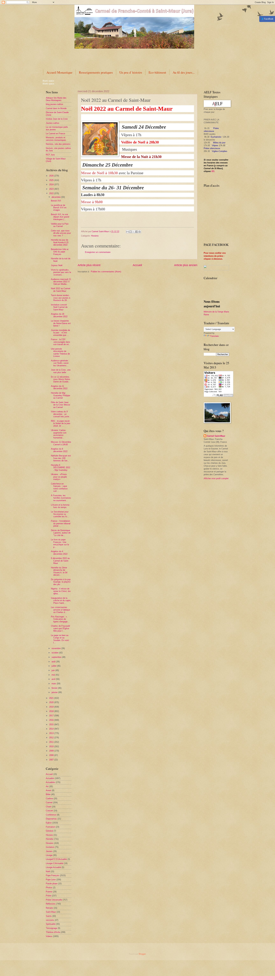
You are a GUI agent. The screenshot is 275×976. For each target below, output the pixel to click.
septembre (57, 657)
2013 (51, 733)
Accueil (137, 265)
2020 (51, 702)
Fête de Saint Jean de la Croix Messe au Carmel (60, 404)
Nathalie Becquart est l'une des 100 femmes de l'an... (61, 458)
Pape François (52, 875)
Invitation (50, 847)
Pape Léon (51, 879)
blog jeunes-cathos (54, 104)
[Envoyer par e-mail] (127, 231)
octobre (55, 652)
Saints (49, 916)
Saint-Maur (51, 912)
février (55, 688)
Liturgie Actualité (56, 859)
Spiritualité (51, 924)
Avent (48, 790)
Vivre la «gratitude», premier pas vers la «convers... (61, 272)
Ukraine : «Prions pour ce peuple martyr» (59, 476)
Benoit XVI (56, 201)
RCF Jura (50, 155)
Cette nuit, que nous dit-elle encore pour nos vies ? (61, 233)
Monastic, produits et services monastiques (56, 138)
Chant (48, 806)
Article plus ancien (185, 265)
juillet (54, 666)
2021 (51, 698)
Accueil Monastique (59, 72)
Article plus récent (89, 265)
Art (47, 786)
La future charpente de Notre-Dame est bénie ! (61, 323)
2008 (51, 755)
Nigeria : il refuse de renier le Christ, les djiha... (61, 591)
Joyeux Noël (56, 265)
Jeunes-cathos (52, 123)
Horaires (95, 236)
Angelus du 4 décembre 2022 (59, 552)
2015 (51, 724)
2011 (51, 742)
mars (54, 683)
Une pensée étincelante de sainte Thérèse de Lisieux (60, 352)
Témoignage (51, 928)
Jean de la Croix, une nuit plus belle (61, 371)
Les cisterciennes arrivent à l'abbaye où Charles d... (60, 609)
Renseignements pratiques (96, 72)
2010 (51, 746)
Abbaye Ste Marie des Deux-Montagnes (56, 99)
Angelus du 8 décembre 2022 (59, 450)
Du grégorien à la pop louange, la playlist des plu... (61, 582)
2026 (51, 176)
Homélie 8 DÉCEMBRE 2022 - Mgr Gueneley (60, 467)
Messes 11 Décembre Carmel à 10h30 (61, 443)
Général (49, 831)
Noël (48, 871)
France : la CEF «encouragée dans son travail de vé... (61, 342)
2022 (51, 193)
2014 (51, 729)
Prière (48, 895)
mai (54, 675)
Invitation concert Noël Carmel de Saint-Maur (59, 307)
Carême (49, 798)
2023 (51, 189)
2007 (51, 759)
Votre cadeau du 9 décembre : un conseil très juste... (61, 414)
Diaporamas (51, 819)
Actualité (50, 778)
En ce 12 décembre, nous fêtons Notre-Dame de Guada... (60, 379)
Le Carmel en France (55, 133)
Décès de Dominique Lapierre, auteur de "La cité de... (61, 532)
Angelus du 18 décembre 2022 (59, 315)
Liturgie (49, 855)
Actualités (50, 782)
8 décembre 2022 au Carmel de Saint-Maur (60, 560)
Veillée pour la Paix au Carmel (60, 225)
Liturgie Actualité (53, 867)
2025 (51, 180)
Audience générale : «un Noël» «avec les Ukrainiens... (60, 363)
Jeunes (49, 851)
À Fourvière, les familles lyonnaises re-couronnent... (61, 498)
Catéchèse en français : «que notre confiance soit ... (59, 487)
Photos (49, 887)
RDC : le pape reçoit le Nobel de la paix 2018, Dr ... (60, 423)
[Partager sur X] (133, 231)
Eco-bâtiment (157, 72)
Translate (214, 336)
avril (54, 679)
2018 (51, 711)
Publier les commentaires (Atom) (106, 271)
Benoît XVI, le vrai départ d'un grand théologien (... (60, 217)
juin (53, 670)
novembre (56, 648)
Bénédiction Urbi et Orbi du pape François (59, 251)
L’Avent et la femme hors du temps (60, 506)
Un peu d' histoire (130, 72)
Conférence (51, 815)
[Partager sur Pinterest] (139, 231)
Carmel (49, 802)
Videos (49, 936)
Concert (49, 810)
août (54, 661)
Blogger (142, 954)
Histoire (49, 835)
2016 (51, 720)
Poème (49, 891)
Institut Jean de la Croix (57, 119)
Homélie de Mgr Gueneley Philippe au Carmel (60, 395)
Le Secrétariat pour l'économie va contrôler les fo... (60, 514)
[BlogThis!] (130, 231)
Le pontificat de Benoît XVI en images (58, 207)
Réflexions (51, 904)
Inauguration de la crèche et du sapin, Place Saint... (61, 600)
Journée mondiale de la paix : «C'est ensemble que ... (60, 332)
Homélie (49, 839)
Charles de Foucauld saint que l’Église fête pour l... (60, 628)
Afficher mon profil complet (216, 478)
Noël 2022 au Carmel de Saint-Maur (60, 289)
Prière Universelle (54, 900)
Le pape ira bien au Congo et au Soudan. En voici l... (60, 639)
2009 (51, 751)
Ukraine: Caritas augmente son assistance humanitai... (58, 434)
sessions (50, 920)
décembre (56, 197)
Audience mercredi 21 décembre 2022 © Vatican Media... (61, 281)
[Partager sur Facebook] (136, 231)
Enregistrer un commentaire (97, 252)
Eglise (49, 823)
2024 (51, 184)
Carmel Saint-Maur (216, 436)
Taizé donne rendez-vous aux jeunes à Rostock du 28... (60, 297)
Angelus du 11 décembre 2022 (59, 387)
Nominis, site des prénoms (58, 144)
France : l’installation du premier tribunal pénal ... (60, 523)
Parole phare (51, 883)
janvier (55, 692)
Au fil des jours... (184, 72)
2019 (51, 707)
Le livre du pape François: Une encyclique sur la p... (60, 543)
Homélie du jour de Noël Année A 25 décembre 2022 (59, 242)
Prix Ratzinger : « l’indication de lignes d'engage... (60, 619)
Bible (48, 794)
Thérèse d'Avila (53, 932)
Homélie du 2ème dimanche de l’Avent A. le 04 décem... (59, 571)
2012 (51, 737)
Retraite (49, 908)
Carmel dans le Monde (56, 108)
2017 (51, 715)
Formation (50, 827)
